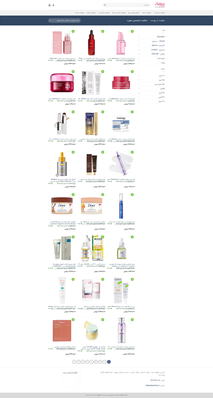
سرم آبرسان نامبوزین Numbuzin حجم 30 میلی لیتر (121, 60)
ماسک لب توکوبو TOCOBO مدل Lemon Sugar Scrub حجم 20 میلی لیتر (91, 349)
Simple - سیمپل (158, 41)
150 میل (162, 80)
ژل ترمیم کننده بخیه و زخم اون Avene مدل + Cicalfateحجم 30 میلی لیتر (62, 308)
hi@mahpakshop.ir (153, 385)
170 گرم (162, 93)
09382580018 (155, 380)
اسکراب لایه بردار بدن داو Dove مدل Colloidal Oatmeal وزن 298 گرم (91, 223)
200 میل (162, 101)
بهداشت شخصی (104, 13)
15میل (162, 88)
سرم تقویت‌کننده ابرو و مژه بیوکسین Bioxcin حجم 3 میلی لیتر (91, 140)
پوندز (163, 62)
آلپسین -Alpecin (158, 45)
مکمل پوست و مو (133, 13)
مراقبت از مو (147, 13)
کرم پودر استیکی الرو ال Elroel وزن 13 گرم (62, 140)
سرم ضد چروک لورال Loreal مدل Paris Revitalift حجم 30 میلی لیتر (91, 60)
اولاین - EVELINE (158, 54)
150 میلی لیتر (160, 84)
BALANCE (161, 37)
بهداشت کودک (91, 13)
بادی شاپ (161, 58)
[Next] (74, 362)
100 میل (162, 75)
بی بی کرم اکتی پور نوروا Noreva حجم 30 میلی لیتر (121, 308)
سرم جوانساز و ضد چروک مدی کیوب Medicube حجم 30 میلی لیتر (91, 180)
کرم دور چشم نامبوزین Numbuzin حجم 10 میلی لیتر (121, 180)
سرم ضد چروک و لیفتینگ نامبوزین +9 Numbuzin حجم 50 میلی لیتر (121, 348)
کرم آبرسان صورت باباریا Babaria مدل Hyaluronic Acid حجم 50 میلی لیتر (121, 140)
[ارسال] (105, 5)
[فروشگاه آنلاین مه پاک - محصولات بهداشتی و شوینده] (159, 5)
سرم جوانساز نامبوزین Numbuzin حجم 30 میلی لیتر (62, 100)
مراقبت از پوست (160, 13)
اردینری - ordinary (158, 50)
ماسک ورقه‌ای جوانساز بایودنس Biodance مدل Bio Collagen (62, 348)
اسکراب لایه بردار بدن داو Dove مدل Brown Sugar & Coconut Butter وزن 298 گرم (62, 224)
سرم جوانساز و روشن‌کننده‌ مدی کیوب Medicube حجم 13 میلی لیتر (121, 223)
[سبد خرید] (49, 5)
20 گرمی (161, 97)
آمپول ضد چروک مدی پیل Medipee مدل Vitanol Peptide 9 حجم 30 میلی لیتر (62, 181)
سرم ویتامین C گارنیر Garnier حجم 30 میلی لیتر (91, 265)
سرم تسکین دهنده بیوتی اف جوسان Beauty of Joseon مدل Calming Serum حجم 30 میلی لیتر (121, 266)
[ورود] (53, 5)
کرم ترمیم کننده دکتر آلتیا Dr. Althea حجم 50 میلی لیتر (91, 100)
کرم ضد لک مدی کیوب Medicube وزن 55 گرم (121, 100)
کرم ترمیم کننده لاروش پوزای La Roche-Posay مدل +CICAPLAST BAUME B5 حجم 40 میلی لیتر (62, 266)
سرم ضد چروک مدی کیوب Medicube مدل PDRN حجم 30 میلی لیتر (62, 60)
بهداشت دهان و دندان (119, 13)
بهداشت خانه (80, 13)
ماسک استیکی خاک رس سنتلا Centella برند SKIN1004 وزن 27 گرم (91, 308)
